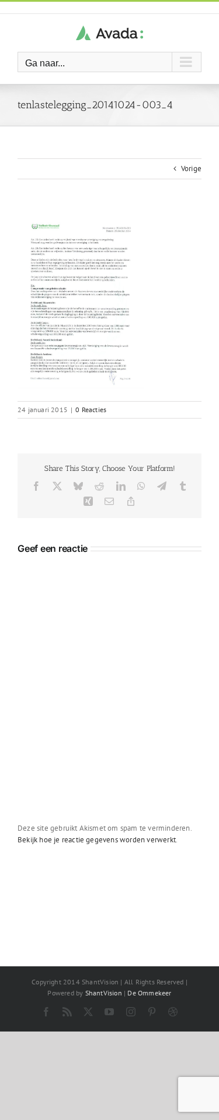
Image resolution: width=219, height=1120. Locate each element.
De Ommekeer (149, 992)
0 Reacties (90, 409)
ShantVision (103, 992)
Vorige (191, 168)
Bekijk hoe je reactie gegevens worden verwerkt (97, 840)
